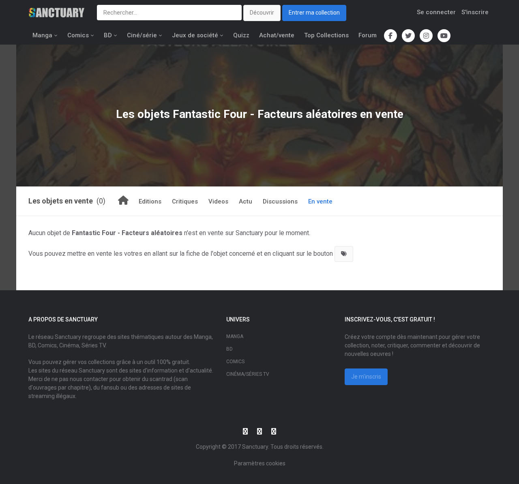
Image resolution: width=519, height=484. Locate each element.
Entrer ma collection (314, 12)
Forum (367, 35)
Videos (218, 201)
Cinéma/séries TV (247, 374)
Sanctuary (255, 446)
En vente (320, 201)
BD (108, 35)
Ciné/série (142, 35)
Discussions (280, 201)
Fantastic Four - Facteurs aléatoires (265, 114)
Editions (150, 201)
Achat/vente (276, 35)
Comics (78, 35)
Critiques (185, 201)
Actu (245, 201)
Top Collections (326, 35)
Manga (42, 35)
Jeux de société (195, 35)
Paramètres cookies (259, 463)
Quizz (241, 35)
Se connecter (436, 12)
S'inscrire (475, 12)
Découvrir (262, 12)
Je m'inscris (366, 376)
